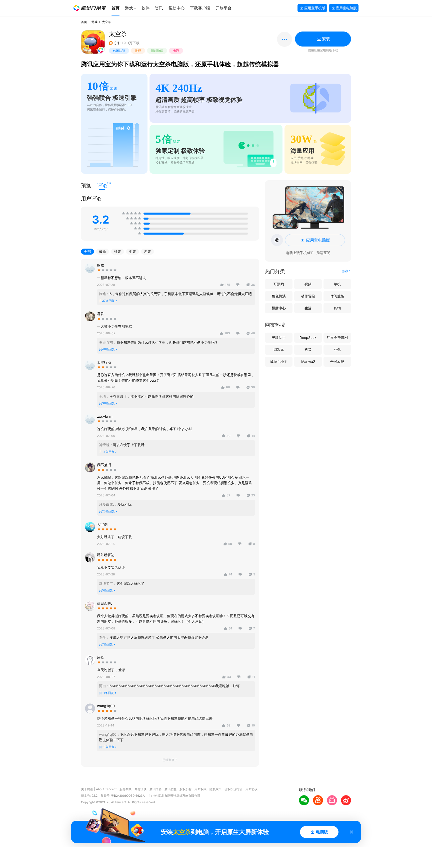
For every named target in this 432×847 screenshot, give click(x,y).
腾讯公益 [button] (170, 789)
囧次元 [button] (279, 349)
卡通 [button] (176, 51)
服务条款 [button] (126, 789)
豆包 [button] (337, 349)
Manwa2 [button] (308, 361)
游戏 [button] (95, 22)
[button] (90, 8)
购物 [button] (337, 308)
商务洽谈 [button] (140, 789)
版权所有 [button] (186, 789)
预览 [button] (86, 186)
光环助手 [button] (279, 337)
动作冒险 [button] (308, 296)
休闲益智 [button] (119, 51)
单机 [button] (337, 284)
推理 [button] (138, 51)
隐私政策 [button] (216, 789)
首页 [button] (84, 22)
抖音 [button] (308, 349)
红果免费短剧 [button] (337, 337)
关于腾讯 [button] (87, 789)
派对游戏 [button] (157, 51)
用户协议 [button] (252, 789)
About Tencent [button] (106, 789)
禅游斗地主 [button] (279, 361)
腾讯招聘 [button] (156, 789)
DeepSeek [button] (308, 337)
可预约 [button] (279, 284)
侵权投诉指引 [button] (233, 789)
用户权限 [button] (200, 789)
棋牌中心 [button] (279, 308)
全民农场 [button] (337, 361)
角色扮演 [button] (279, 296)
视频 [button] (308, 284)
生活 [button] (308, 308)
